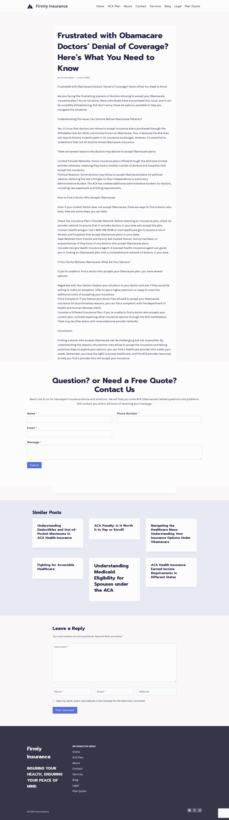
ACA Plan (114, 6)
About (128, 6)
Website (144, 691)
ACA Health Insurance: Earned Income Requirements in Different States (168, 571)
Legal (177, 6)
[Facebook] (189, 810)
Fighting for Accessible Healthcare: (55, 567)
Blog (168, 6)
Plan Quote (192, 6)
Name (32, 413)
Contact (141, 6)
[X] (194, 810)
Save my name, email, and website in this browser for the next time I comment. (100, 700)
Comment (61, 647)
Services (155, 6)
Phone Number (128, 413)
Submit (34, 465)
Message (34, 442)
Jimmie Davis (67, 77)
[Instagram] (199, 810)
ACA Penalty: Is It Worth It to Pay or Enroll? (113, 527)
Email (32, 428)
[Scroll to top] (221, 814)
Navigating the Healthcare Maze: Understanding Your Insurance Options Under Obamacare (171, 533)
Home (100, 6)
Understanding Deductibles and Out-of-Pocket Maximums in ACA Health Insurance (56, 531)
